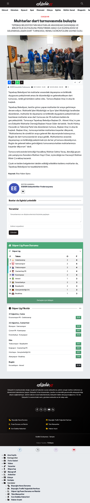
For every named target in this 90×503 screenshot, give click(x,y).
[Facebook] (37, 409)
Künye (10, 477)
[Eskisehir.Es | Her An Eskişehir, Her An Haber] (44, 4)
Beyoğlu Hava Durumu (19, 420)
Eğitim (58, 10)
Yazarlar (11, 466)
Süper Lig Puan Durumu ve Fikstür (25, 491)
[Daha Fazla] (21, 82)
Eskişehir (45, 17)
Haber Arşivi (53, 428)
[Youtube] (49, 409)
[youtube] (74, 450)
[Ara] (82, 3)
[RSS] (53, 409)
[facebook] (20, 450)
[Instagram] (45, 409)
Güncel (5, 10)
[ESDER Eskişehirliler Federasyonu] (14, 188)
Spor (32, 10)
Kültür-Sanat (69, 10)
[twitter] (38, 450)
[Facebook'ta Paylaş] (9, 82)
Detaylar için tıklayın (45, 300)
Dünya (50, 10)
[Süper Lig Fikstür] (80, 308)
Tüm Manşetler (54, 424)
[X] (41, 409)
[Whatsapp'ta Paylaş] (17, 82)
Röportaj (11, 469)
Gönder (13, 232)
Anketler (11, 475)
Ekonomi (40, 10)
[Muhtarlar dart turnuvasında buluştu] (45, 57)
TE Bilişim (50, 443)
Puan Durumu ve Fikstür (19, 424)
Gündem (14, 10)
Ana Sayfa (11, 455)
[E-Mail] (23, 192)
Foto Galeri (12, 461)
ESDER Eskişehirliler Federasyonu (20, 87)
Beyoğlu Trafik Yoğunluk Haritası (60, 420)
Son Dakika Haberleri (18, 428)
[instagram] (56, 450)
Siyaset (24, 10)
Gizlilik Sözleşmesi (41, 437)
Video (10, 463)
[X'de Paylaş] (13, 82)
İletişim (52, 437)
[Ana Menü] (8, 4)
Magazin (81, 10)
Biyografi (11, 472)
